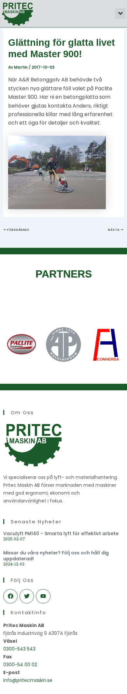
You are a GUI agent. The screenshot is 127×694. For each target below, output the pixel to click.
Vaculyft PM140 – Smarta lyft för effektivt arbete (61, 533)
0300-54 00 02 (20, 664)
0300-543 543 (19, 649)
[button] (120, 13)
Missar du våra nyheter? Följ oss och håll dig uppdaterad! (56, 556)
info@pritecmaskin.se (27, 680)
